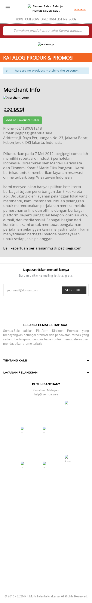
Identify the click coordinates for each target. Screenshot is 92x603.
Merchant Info (21, 89)
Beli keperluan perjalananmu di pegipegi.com (42, 248)
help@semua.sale (46, 394)
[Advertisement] (46, 542)
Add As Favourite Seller (22, 120)
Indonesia (80, 9)
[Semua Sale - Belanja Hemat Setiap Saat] (46, 8)
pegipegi (13, 109)
